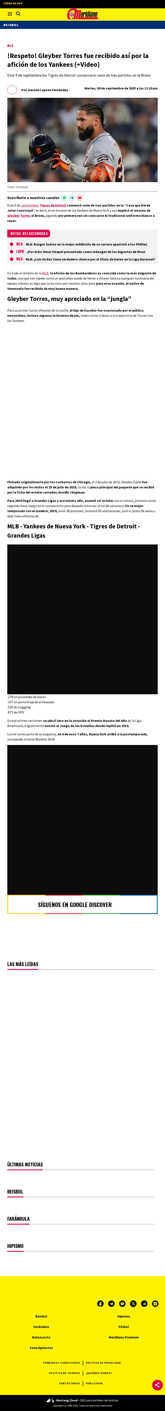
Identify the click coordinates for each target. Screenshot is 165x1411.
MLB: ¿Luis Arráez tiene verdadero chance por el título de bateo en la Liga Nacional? (90, 259)
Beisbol (11, 25)
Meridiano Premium (124, 1337)
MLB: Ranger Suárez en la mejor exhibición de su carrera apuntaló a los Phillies (86, 244)
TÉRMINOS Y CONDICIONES (61, 1362)
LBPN (20, 251)
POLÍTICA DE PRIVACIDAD (103, 1362)
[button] (157, 1385)
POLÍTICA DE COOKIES (64, 1373)
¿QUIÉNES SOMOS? (99, 1373)
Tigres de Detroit (53, 205)
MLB (10, 45)
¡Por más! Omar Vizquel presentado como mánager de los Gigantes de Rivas (86, 252)
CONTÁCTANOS (69, 1383)
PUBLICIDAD (94, 1383)
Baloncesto (41, 1337)
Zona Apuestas (41, 1348)
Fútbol (124, 1327)
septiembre (29, 205)
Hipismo (123, 1316)
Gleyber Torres (19, 215)
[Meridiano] (82, 14)
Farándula (41, 1327)
